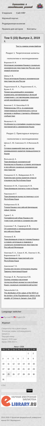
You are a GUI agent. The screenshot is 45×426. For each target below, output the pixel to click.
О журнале (7, 13)
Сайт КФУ (20, 13)
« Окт (3, 385)
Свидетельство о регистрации (14, 328)
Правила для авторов (12, 29)
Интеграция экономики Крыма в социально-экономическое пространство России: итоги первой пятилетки (22, 68)
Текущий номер (8, 336)
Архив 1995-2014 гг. (9, 342)
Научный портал (10, 18)
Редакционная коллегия (13, 24)
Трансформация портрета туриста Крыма (21, 188)
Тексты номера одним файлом (28, 46)
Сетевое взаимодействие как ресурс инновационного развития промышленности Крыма (22, 151)
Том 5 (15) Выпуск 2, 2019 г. (22, 39)
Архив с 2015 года (9, 339)
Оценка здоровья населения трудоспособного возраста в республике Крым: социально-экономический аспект (21, 282)
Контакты (31, 29)
